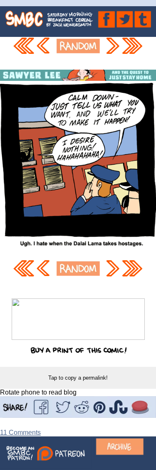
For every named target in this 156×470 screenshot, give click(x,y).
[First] (23, 53)
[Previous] (44, 53)
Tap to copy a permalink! (78, 378)
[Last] (132, 53)
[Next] (112, 53)
